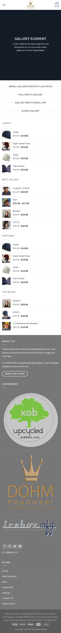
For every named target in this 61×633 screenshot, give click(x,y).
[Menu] (4, 4)
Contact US (7, 598)
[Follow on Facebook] (4, 546)
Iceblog (6, 592)
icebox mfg (7, 587)
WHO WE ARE (9, 576)
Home (5, 570)
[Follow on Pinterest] (20, 546)
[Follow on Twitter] (15, 546)
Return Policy (8, 603)
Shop (4, 581)
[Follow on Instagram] (10, 546)
